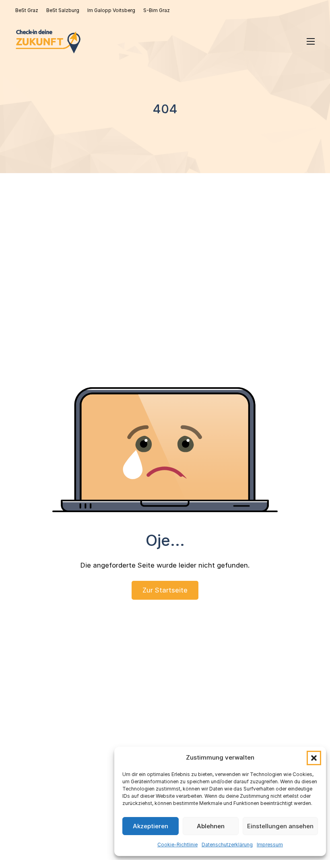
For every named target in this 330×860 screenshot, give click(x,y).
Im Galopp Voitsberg (111, 10)
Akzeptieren (150, 826)
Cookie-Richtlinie (177, 845)
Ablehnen (211, 826)
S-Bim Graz (156, 10)
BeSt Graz (26, 10)
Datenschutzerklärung (227, 845)
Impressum (270, 845)
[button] (314, 758)
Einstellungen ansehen (280, 826)
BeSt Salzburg (62, 10)
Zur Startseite (165, 590)
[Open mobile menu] (311, 41)
